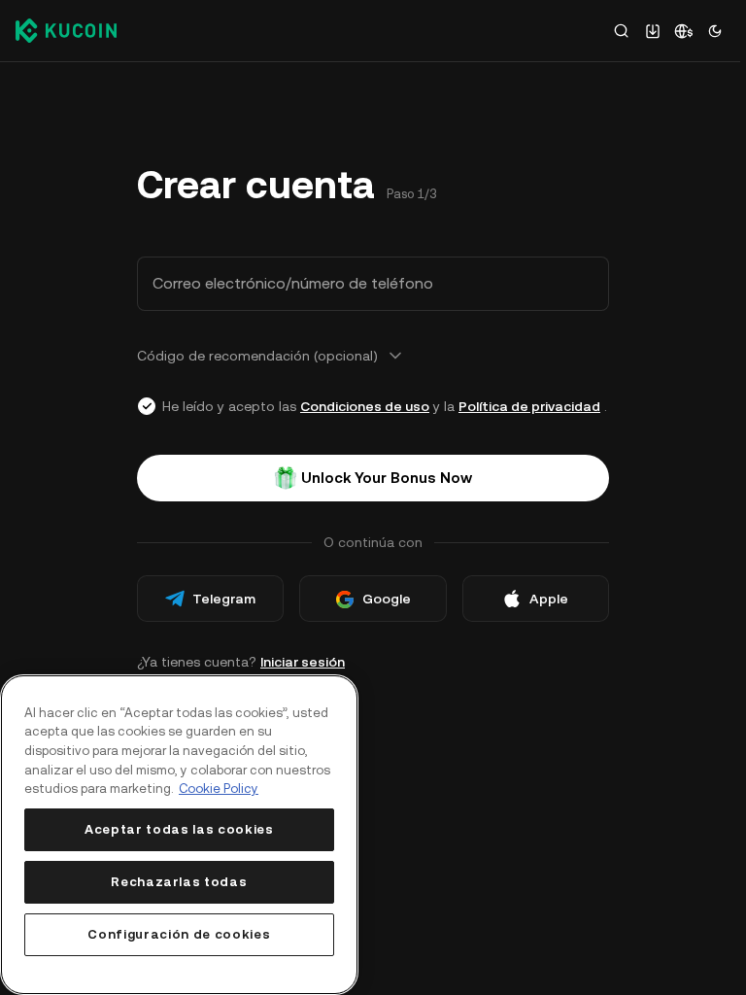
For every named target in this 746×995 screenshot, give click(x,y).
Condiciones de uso (364, 406)
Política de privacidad (529, 406)
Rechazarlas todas (179, 882)
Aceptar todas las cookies (179, 829)
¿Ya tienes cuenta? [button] (241, 661)
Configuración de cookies (178, 934)
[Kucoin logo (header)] (66, 30)
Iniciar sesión (302, 661)
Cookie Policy (218, 788)
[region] (179, 834)
